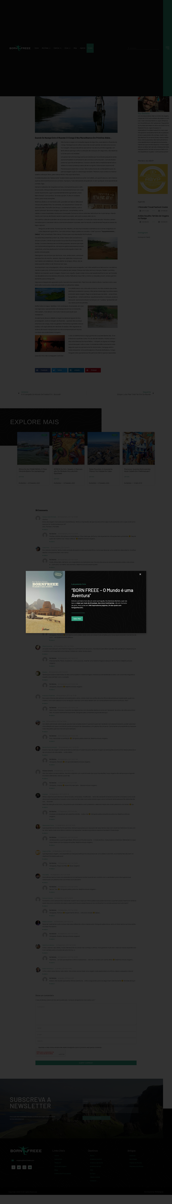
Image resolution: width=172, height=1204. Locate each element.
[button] (140, 574)
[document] (86, 602)
